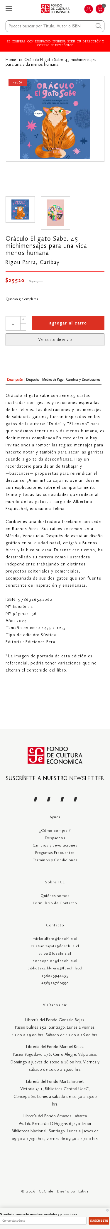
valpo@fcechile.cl (55, 953)
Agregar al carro (68, 323)
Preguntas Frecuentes (55, 853)
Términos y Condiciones (55, 860)
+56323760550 (55, 983)
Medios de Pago (52, 380)
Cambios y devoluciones (55, 845)
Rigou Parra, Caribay (33, 262)
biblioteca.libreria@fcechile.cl (55, 968)
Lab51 (83, 1191)
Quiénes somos (55, 896)
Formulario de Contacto (55, 903)
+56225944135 (55, 976)
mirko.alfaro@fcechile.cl (55, 939)
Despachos (55, 838)
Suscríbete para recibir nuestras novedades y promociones (38, 1214)
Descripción (15, 380)
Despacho (32, 380)
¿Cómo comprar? (55, 831)
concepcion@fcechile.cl (55, 961)
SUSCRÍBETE (99, 1221)
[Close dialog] (107, 1210)
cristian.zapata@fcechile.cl (55, 946)
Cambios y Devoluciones (83, 380)
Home (11, 59)
